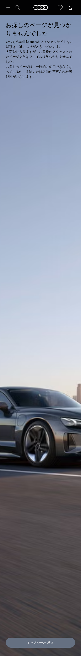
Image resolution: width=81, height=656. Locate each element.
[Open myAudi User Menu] (70, 7)
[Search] (18, 7)
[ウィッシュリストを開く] (60, 7)
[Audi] (40, 7)
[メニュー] (9, 7)
